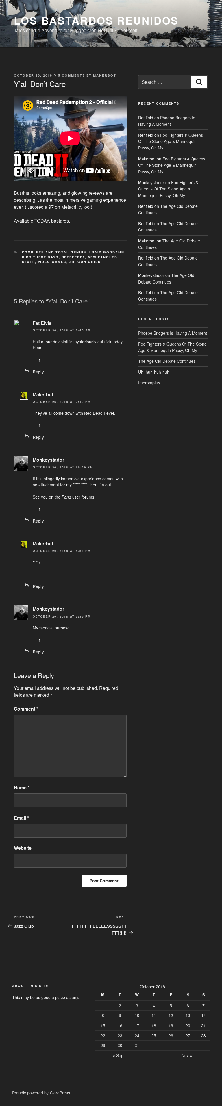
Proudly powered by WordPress (41, 1093)
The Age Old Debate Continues (166, 361)
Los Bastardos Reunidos (96, 20)
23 (120, 1035)
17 (137, 1025)
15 (103, 1025)
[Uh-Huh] (35, 360)
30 (120, 1045)
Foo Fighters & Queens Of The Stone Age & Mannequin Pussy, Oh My (170, 141)
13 (188, 1015)
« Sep (118, 1055)
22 (103, 1035)
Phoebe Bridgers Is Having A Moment (172, 333)
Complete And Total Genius (54, 252)
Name (21, 787)
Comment (26, 708)
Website (23, 847)
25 (153, 1035)
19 (171, 1025)
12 (171, 1015)
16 (120, 1025)
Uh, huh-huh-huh (153, 372)
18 (153, 1025)
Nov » (187, 1055)
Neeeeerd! (73, 257)
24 (137, 1035)
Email (21, 817)
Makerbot (104, 75)
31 (137, 1045)
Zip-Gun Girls (85, 262)
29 (103, 1045)
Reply (38, 372)
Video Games (52, 262)
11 (153, 1015)
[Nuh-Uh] (51, 360)
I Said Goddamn (107, 252)
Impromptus (149, 383)
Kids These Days (40, 257)
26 (171, 1035)
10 (137, 1015)
